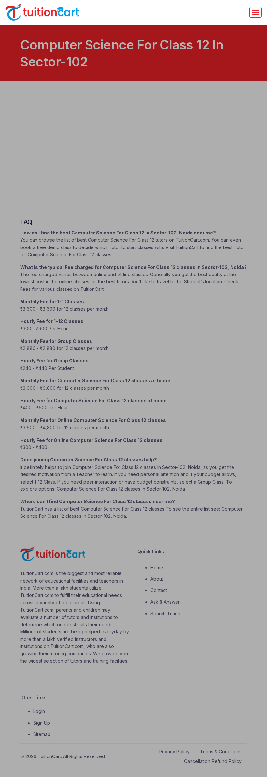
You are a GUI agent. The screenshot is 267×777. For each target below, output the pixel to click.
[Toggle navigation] (255, 12)
